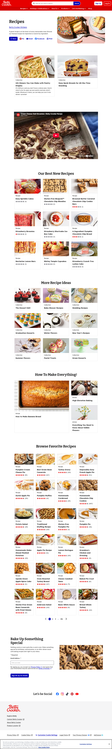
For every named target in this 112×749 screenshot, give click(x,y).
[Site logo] (14, 709)
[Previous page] (46, 619)
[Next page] (66, 619)
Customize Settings (86, 744)
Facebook (40, 39)
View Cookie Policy (44, 747)
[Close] (109, 744)
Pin (23, 39)
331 (61, 619)
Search (77, 3)
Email (31, 39)
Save (14, 39)
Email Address (15, 658)
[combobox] (54, 3)
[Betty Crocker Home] (6, 3)
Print (50, 39)
